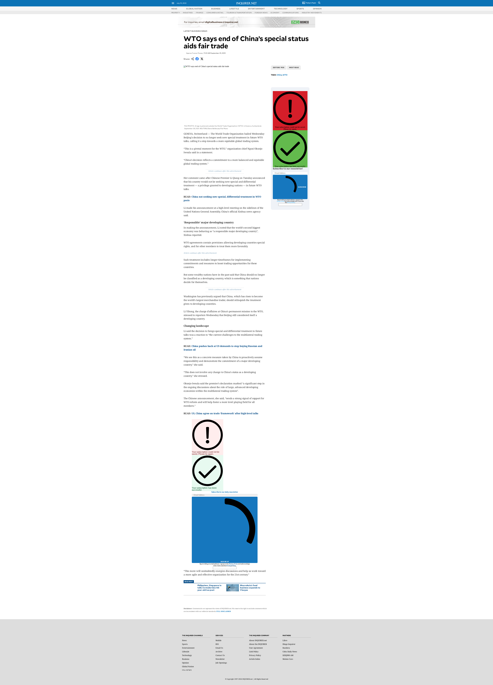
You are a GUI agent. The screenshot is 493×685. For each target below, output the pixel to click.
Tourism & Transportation (239, 13)
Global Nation (188, 666)
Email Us (219, 648)
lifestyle (234, 8)
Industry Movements (312, 13)
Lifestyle (185, 651)
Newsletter (220, 659)
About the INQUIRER (258, 644)
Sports (185, 644)
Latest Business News (195, 31)
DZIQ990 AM (288, 655)
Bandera (286, 648)
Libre (285, 640)
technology (281, 8)
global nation (194, 8)
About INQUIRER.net (258, 640)
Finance (199, 13)
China (279, 75)
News (174, 8)
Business (185, 659)
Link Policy (253, 651)
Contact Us (220, 655)
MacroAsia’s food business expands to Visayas (250, 587)
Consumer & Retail (214, 13)
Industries (188, 13)
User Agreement (256, 648)
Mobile (218, 640)
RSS (217, 644)
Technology (187, 655)
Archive (219, 651)
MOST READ (294, 67)
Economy (275, 13)
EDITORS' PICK (278, 67)
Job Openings (221, 662)
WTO (285, 75)
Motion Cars (288, 659)
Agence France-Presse (194, 53)
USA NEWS (187, 670)
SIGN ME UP (225, 561)
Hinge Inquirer (289, 644)
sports (300, 8)
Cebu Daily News (290, 651)
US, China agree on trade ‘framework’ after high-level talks (225, 413)
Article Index (254, 659)
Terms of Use (233, 564)
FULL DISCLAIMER (223, 611)
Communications (290, 13)
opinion (317, 8)
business (215, 8)
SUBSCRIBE (302, 187)
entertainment (256, 8)
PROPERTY (175, 13)
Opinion (185, 662)
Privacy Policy (231, 565)
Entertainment (188, 648)
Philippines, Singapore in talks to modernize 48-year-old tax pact (209, 587)
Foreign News (261, 13)
